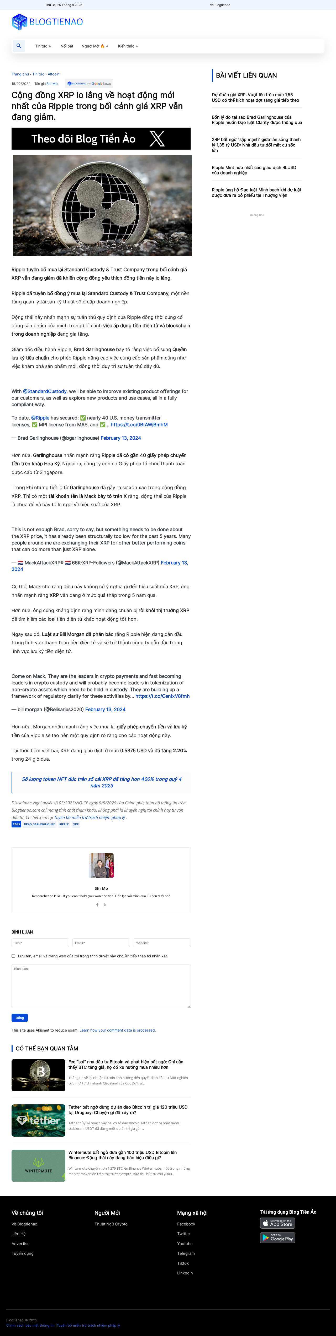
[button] (19, 46)
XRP (76, 824)
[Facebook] (50, 834)
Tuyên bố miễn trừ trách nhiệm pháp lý (90, 817)
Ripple (64, 824)
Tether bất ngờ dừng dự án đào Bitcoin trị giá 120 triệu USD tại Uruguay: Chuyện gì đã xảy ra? (128, 1109)
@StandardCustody (44, 391)
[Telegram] (74, 834)
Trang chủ (20, 74)
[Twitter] (62, 834)
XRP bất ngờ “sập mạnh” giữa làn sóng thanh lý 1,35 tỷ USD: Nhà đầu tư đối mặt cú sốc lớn (256, 145)
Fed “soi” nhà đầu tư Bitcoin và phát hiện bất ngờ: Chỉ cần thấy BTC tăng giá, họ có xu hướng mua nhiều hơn (126, 1064)
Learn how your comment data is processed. (118, 1030)
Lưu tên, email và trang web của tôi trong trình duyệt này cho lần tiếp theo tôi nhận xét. (93, 956)
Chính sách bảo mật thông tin (30, 1325)
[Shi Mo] (101, 865)
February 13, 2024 (121, 438)
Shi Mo (52, 83)
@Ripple (40, 418)
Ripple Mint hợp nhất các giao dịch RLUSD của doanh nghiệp (254, 170)
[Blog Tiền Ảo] (59, 22)
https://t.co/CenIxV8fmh (162, 696)
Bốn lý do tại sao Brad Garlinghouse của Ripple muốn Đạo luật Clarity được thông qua (257, 119)
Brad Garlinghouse (39, 824)
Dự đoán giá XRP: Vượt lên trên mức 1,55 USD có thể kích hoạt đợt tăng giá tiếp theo (255, 97)
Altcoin (53, 74)
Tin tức (38, 74)
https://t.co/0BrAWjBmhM (139, 424)
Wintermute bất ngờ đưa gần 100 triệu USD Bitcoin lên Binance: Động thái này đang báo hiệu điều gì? (123, 1155)
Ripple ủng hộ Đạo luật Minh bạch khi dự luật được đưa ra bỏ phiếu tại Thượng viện (256, 192)
